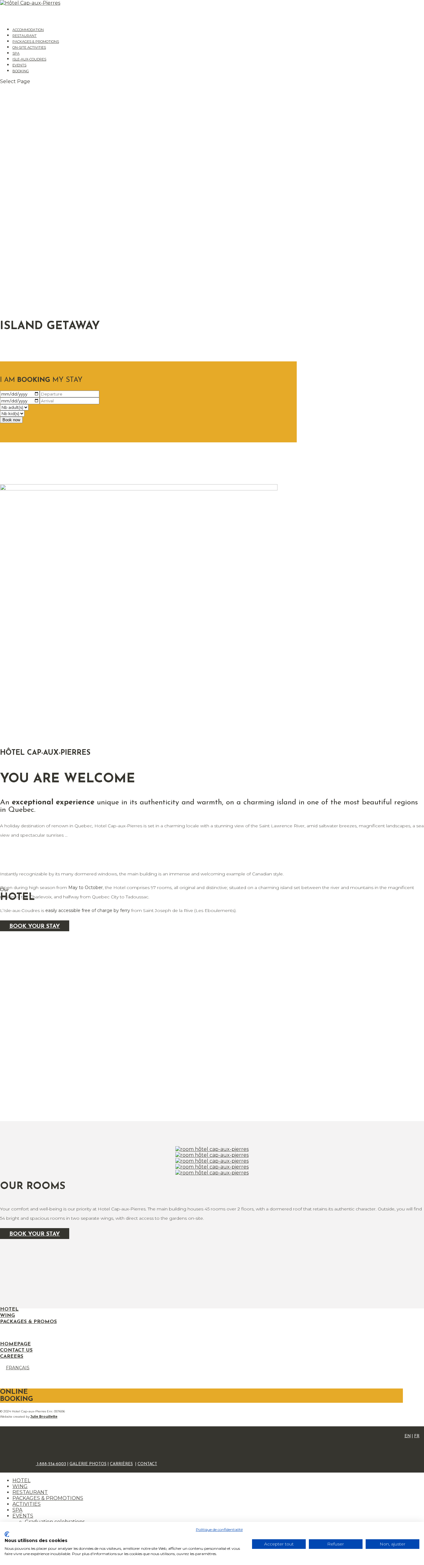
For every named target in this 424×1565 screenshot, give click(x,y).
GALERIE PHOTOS (88, 1464)
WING (20, 1486)
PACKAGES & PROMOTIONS (47, 1498)
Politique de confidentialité (219, 1529)
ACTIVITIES (26, 1504)
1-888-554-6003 (51, 1464)
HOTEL (21, 1480)
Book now (11, 420)
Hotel (9, 1309)
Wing (7, 1315)
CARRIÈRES (121, 1464)
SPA (17, 1510)
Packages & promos (28, 1321)
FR (416, 1436)
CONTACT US (16, 1350)
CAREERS (11, 1356)
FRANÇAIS (17, 1367)
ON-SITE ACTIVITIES (29, 47)
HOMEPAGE (15, 1344)
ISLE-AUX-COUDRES (29, 59)
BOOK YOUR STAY (34, 1234)
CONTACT (147, 1464)
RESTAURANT (30, 1492)
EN (407, 1436)
